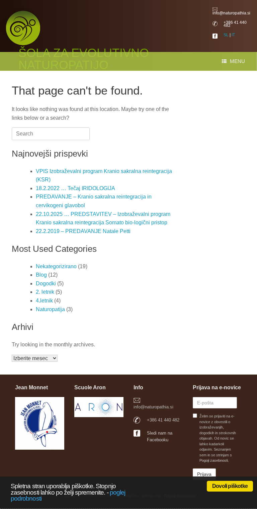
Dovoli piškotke (230, 486)
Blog (41, 275)
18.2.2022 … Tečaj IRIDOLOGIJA (75, 188)
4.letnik (44, 300)
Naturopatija (50, 309)
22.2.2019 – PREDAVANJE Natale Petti (83, 231)
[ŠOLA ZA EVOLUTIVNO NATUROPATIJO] (108, 20)
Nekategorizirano (56, 266)
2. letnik (45, 292)
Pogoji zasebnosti (213, 460)
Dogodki (46, 283)
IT (233, 35)
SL (226, 35)
